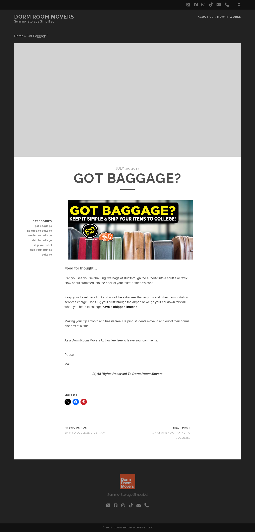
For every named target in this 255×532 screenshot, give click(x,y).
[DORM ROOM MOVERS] (127, 488)
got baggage (43, 225)
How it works (229, 16)
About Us (205, 16)
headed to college (39, 230)
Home (18, 36)
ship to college (42, 240)
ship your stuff (42, 245)
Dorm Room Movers (44, 17)
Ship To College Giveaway (85, 432)
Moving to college (40, 235)
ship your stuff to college (41, 252)
